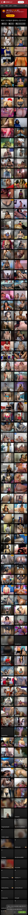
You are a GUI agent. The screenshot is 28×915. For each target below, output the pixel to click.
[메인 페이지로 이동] (8, 2)
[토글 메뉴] (1, 2)
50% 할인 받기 (10, 15)
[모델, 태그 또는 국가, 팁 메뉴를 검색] (26, 5)
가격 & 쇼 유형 (21, 23)
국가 (12, 23)
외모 (5, 23)
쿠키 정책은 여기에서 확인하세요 (14, 909)
